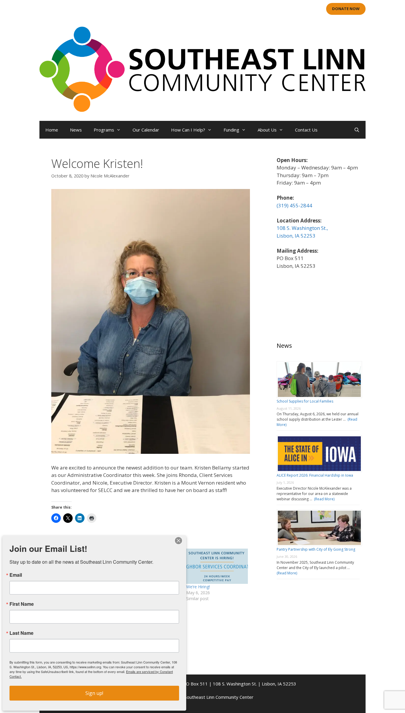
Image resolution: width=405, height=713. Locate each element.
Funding (231, 130)
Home (51, 130)
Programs (104, 130)
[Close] (178, 540)
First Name (21, 604)
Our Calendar (146, 130)
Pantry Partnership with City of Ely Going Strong (316, 549)
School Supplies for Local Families (305, 401)
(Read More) (323, 498)
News (76, 130)
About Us (267, 130)
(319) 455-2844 (294, 205)
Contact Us (306, 130)
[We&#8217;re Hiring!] (217, 566)
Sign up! (94, 693)
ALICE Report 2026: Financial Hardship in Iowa (315, 475)
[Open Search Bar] (357, 130)
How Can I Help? (188, 130)
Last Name (21, 633)
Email (15, 575)
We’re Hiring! (198, 586)
